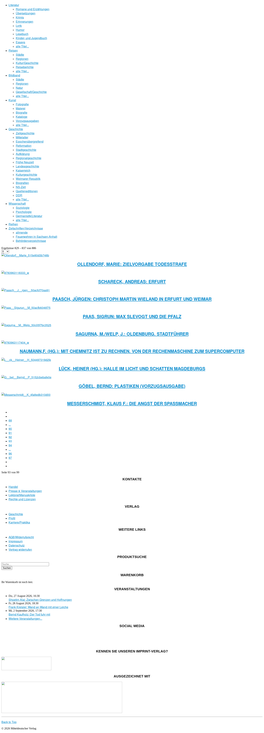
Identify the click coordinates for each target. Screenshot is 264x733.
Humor (20, 30)
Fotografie (22, 104)
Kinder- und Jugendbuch (31, 38)
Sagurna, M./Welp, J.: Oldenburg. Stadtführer (132, 334)
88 (10, 420)
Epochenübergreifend (29, 141)
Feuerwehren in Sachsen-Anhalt (36, 237)
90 (10, 429)
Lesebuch (22, 34)
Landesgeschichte (27, 166)
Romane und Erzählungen (32, 9)
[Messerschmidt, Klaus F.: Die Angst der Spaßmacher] (25, 395)
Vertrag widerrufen (20, 549)
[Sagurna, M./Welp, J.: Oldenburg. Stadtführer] (26, 325)
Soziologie (22, 208)
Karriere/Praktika (19, 522)
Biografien (22, 183)
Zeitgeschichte (25, 133)
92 (10, 437)
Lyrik (19, 26)
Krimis (20, 17)
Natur (19, 88)
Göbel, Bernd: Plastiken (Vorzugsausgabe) (132, 386)
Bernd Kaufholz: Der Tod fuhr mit (29, 614)
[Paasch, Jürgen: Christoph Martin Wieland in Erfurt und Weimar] (25, 290)
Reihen (13, 224)
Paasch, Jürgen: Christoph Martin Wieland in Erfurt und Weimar (132, 299)
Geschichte (16, 129)
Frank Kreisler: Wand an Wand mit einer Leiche (38, 607)
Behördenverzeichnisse (31, 241)
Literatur (14, 5)
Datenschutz (17, 545)
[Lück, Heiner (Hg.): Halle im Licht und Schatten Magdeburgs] (26, 360)
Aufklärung (23, 154)
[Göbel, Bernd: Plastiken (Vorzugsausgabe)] (26, 377)
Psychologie (24, 212)
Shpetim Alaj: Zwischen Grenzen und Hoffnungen (40, 600)
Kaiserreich (23, 170)
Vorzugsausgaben (27, 121)
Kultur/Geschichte (27, 63)
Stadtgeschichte (26, 150)
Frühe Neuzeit (25, 162)
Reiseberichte (25, 67)
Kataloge (21, 117)
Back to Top (9, 722)
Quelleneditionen (27, 191)
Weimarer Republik (28, 179)
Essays (20, 42)
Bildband (14, 75)
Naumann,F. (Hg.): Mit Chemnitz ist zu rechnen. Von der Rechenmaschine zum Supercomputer (132, 351)
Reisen (13, 50)
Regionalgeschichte (28, 158)
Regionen (22, 59)
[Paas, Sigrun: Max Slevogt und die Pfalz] (25, 308)
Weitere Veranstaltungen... (25, 618)
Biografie (21, 112)
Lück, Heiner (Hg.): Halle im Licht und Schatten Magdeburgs (132, 368)
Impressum (16, 541)
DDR (19, 195)
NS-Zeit (21, 187)
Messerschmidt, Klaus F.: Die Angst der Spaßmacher (132, 403)
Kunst (12, 100)
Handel (13, 487)
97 (10, 458)
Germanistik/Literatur (29, 216)
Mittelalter (22, 137)
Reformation (23, 146)
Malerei (20, 108)
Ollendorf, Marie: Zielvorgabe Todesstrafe (132, 264)
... (10, 424)
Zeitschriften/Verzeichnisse (26, 228)
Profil (12, 518)
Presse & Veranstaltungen (25, 491)
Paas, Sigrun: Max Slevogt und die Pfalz (132, 316)
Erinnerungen (24, 21)
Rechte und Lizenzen (22, 499)
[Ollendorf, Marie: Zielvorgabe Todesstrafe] (25, 255)
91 (10, 433)
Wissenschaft (17, 203)
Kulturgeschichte (26, 174)
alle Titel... (22, 46)
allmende (22, 232)
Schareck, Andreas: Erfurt (132, 281)
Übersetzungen (25, 13)
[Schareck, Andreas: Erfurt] (15, 273)
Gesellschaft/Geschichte (31, 92)
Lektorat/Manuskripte (22, 495)
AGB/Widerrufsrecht (21, 537)
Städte (20, 55)
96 (10, 453)
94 (10, 445)
